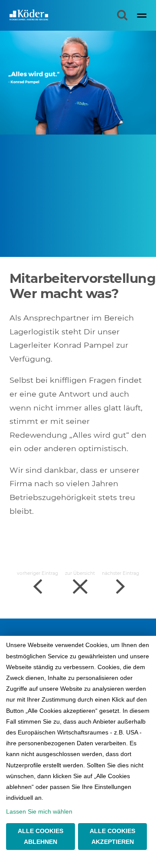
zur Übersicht (80, 573)
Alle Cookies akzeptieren (112, 836)
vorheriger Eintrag (37, 573)
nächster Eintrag (120, 573)
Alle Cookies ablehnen (40, 836)
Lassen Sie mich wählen (39, 811)
